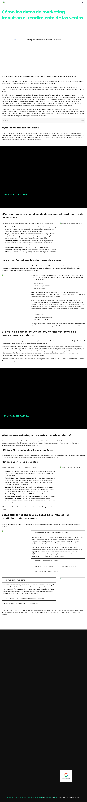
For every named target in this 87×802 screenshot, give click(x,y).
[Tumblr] (10, 623)
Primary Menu (82, 2)
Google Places (51, 782)
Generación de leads (25, 76)
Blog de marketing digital (10, 76)
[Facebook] (3, 623)
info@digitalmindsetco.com (42, 777)
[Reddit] (15, 623)
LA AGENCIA (31, 7)
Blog (55, 797)
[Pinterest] (8, 623)
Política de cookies (37, 797)
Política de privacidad (23, 797)
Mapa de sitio (48, 797)
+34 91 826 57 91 (45, 771)
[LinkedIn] (13, 623)
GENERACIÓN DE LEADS (46, 7)
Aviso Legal (11, 797)
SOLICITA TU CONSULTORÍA (16, 195)
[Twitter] (5, 623)
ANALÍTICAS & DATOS (64, 7)
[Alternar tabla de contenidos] (81, 120)
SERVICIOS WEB (80, 7)
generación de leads (35, 231)
